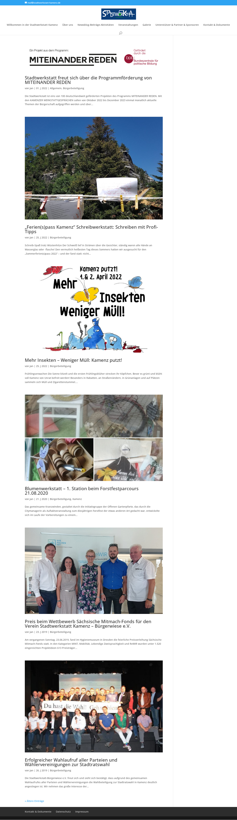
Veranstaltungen (128, 25)
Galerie (147, 25)
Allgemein (56, 88)
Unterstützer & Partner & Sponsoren (177, 25)
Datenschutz (63, 811)
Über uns (67, 25)
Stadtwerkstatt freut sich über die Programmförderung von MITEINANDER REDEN (88, 80)
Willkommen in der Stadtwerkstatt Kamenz (32, 25)
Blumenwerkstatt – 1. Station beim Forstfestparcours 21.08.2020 (82, 490)
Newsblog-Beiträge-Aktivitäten (96, 25)
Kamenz (77, 499)
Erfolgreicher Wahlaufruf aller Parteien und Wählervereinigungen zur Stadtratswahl (71, 762)
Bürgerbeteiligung (73, 88)
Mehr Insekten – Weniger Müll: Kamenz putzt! (73, 360)
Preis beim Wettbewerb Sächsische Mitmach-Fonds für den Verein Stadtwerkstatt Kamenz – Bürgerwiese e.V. (88, 623)
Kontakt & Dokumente (216, 25)
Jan (31, 88)
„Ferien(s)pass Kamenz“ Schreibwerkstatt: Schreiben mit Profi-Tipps (91, 229)
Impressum (81, 811)
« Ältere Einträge (34, 801)
